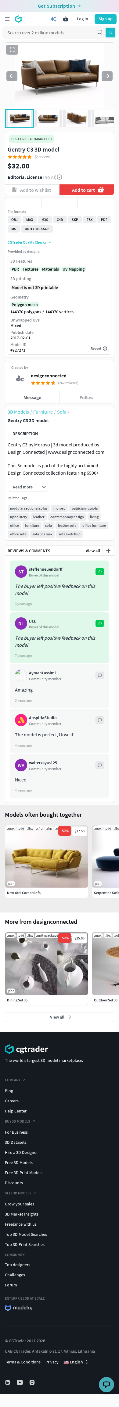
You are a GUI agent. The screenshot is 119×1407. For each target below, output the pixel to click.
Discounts (14, 1182)
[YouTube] (20, 1382)
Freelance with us (21, 1224)
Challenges (15, 1275)
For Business (16, 1132)
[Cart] (65, 19)
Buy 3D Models (17, 1121)
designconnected (49, 375)
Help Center (16, 1111)
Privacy (52, 1362)
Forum (11, 1285)
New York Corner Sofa (24, 892)
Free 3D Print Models (23, 1172)
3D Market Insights (21, 1214)
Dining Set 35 (17, 1000)
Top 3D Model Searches (26, 1234)
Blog (9, 1090)
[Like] (23, 203)
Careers (12, 1101)
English (73, 1362)
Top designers (17, 1264)
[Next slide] (107, 76)
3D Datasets (16, 1142)
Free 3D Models (19, 1162)
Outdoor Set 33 (105, 1000)
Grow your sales (19, 1204)
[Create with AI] (53, 19)
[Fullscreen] (12, 50)
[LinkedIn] (8, 1382)
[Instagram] (32, 1382)
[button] (99, 32)
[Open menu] (7, 19)
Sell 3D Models (18, 1193)
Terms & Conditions (23, 1362)
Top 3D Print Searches (25, 1244)
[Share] (96, 203)
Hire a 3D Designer (21, 1152)
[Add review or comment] (108, 551)
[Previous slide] (11, 76)
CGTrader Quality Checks (27, 242)
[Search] (110, 32)
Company (12, 1079)
